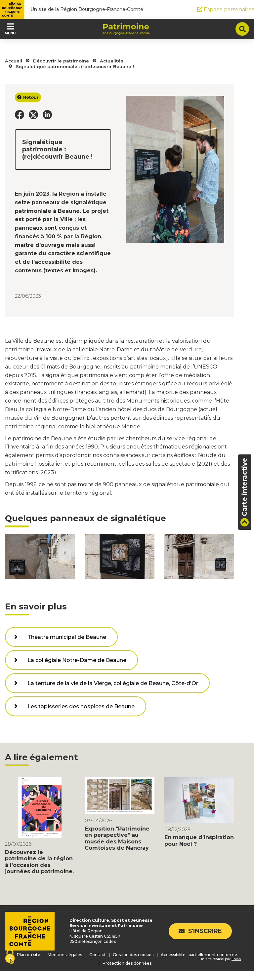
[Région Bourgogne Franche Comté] (12, 9)
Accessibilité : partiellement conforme (199, 954)
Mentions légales (65, 954)
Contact (97, 954)
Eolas (236, 959)
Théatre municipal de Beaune (66, 637)
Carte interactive (244, 487)
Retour (31, 97)
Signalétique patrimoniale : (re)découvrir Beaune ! (75, 66)
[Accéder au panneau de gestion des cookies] (10, 957)
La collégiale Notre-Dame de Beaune (76, 660)
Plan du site (28, 954)
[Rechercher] (242, 29)
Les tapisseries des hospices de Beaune (81, 706)
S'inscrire (205, 931)
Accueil (13, 60)
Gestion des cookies (133, 954)
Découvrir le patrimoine (61, 60)
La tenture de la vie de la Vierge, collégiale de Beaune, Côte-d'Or (112, 683)
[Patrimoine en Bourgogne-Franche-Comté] (126, 29)
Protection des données (127, 963)
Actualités (111, 60)
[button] (19, 114)
